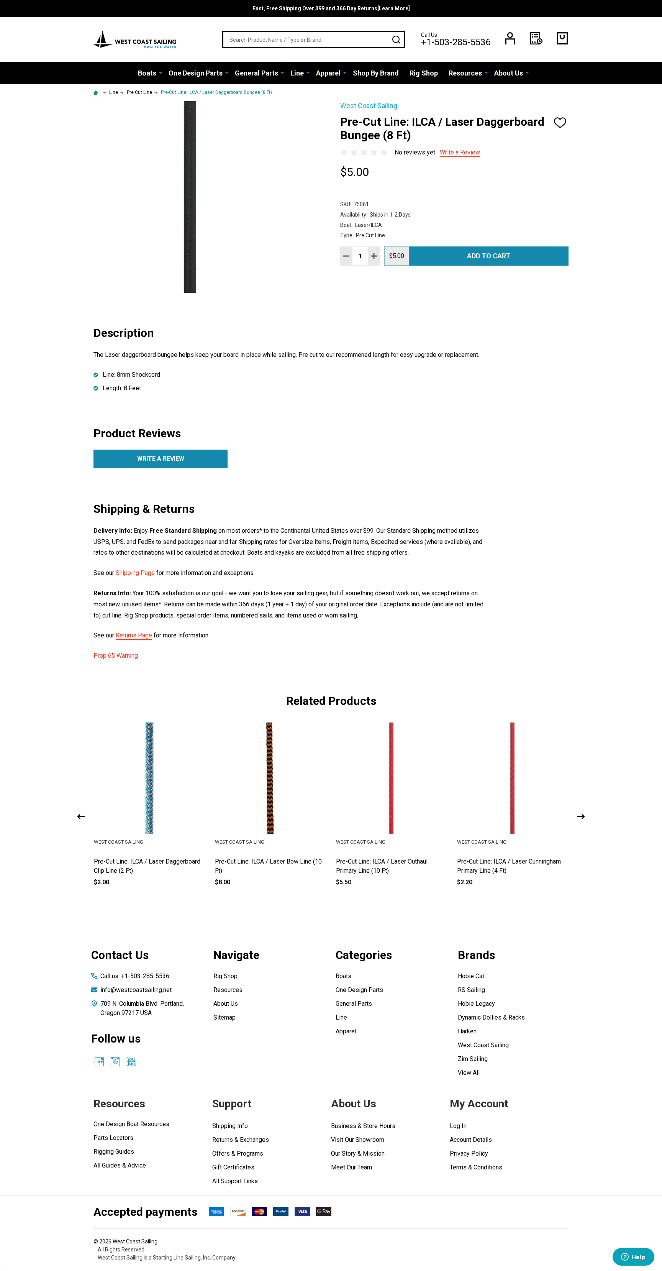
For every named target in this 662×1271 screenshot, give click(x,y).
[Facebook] (99, 1062)
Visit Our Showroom (357, 1139)
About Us (508, 73)
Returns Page (134, 635)
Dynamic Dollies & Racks (491, 1017)
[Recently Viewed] (536, 38)
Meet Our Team (351, 1167)
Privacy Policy (469, 1153)
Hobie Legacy (476, 1003)
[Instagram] (115, 1062)
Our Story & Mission (358, 1153)
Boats (147, 73)
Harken (467, 1031)
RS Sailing (471, 989)
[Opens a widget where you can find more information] (633, 1257)
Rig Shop (424, 73)
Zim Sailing (473, 1058)
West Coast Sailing (483, 1045)
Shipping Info (230, 1126)
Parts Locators (113, 1137)
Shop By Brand (376, 73)
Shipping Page (135, 572)
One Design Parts (196, 73)
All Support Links (235, 1181)
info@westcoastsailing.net (136, 989)
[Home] (96, 92)
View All (469, 1072)
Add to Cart (488, 256)
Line (297, 73)
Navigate (236, 955)
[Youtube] (131, 1062)
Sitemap (224, 1017)
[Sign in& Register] (510, 38)
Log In (458, 1126)
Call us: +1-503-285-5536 (134, 976)
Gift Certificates (233, 1167)
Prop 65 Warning (115, 655)
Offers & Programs (237, 1153)
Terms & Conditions (476, 1167)
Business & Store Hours (363, 1126)
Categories (364, 955)
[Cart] (562, 38)
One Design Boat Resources (131, 1124)
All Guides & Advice (119, 1165)
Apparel (328, 73)
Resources (465, 73)
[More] (160, 72)
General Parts (256, 73)
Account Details (471, 1139)
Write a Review (460, 152)
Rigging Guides (113, 1151)
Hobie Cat (471, 976)
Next (580, 816)
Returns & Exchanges (240, 1139)
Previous (81, 816)
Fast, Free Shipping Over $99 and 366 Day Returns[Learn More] (331, 8)
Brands (476, 955)
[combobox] (313, 39)
